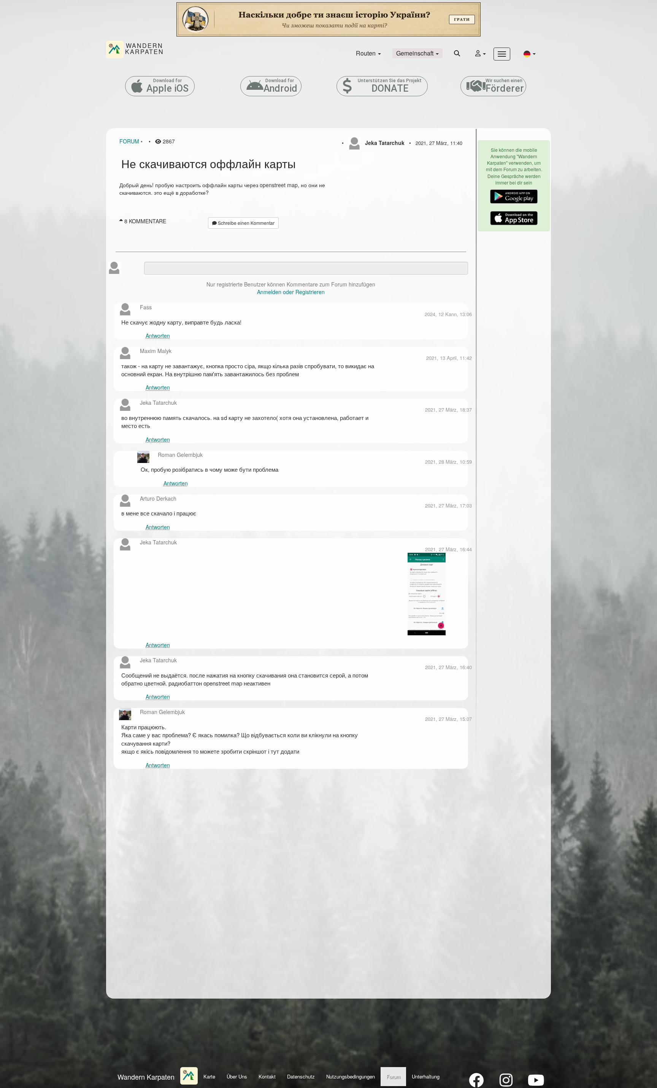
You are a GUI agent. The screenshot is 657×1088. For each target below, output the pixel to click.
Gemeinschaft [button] (415, 53)
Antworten (158, 335)
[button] (530, 53)
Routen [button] (366, 53)
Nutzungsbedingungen (350, 1076)
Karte (209, 1076)
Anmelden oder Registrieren (291, 292)
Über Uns (237, 1076)
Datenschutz (301, 1076)
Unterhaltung (426, 1076)
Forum (129, 141)
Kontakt (267, 1076)
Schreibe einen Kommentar (246, 223)
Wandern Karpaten (146, 1077)
